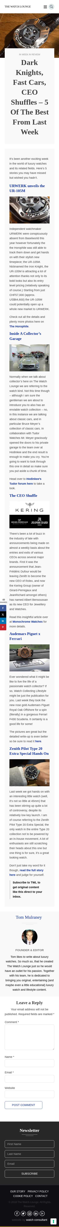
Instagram (29, 1213)
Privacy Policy (38, 1191)
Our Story (17, 1191)
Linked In (35, 1213)
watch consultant (36, 1219)
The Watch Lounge (18, 6)
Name (9, 1056)
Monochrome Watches (28, 621)
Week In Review (31, 54)
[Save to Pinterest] (3, 627)
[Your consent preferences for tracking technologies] (53, 1221)
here (38, 741)
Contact (41, 1196)
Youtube (42, 1213)
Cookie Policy (23, 1196)
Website (10, 1088)
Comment (12, 1022)
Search (51, 7)
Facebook (17, 1213)
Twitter (23, 1213)
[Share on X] (3, 614)
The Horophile (18, 326)
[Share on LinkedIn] (3, 621)
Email (9, 1072)
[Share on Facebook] (3, 608)
